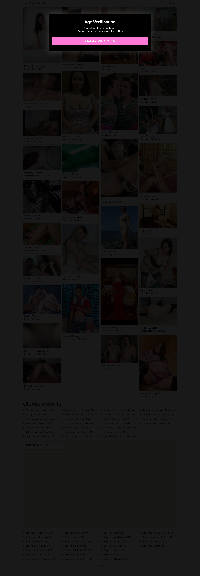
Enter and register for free (100, 40)
